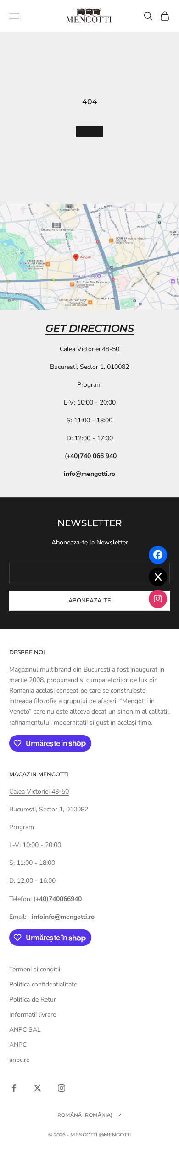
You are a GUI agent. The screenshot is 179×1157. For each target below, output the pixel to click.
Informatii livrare (32, 1014)
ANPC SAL (25, 1029)
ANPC (18, 1044)
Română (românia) (84, 1115)
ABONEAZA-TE (89, 601)
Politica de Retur (32, 999)
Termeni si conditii (34, 969)
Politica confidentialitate (43, 984)
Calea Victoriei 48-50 (89, 349)
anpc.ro (19, 1060)
